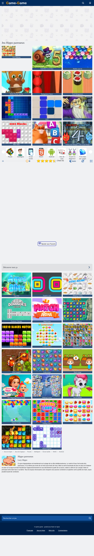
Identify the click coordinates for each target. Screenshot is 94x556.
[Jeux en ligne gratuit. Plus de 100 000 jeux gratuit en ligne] (16, 3)
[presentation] (3, 151)
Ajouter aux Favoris (48, 244)
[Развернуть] (91, 161)
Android (61, 452)
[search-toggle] (83, 3)
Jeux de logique (19, 452)
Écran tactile (46, 452)
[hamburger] (3, 3)
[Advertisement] (24, 23)
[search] (89, 518)
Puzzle (29, 452)
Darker (74, 161)
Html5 (55, 452)
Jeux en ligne (8, 452)
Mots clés (52, 530)
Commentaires (62, 530)
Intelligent (37, 452)
